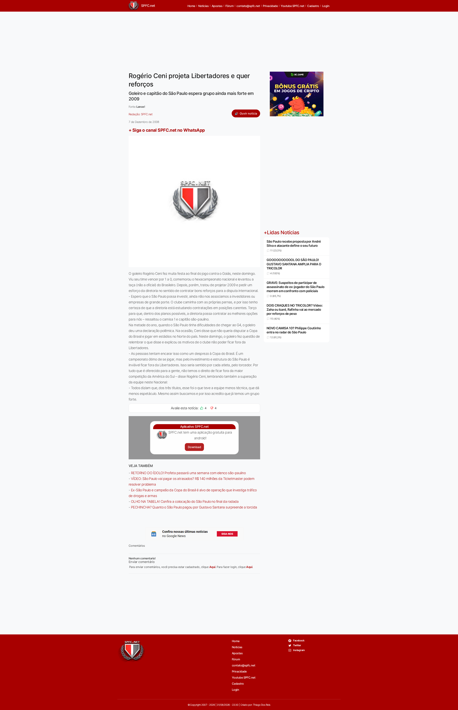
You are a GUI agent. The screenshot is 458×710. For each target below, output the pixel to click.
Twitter (297, 645)
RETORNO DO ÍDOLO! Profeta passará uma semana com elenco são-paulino (188, 473)
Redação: (140, 114)
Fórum (229, 6)
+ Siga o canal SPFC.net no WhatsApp (167, 130)
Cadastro (313, 6)
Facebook (298, 640)
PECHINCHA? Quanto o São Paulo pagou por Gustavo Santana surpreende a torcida (194, 507)
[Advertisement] (229, 39)
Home (191, 6)
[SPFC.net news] (194, 533)
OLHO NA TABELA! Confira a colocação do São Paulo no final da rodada (184, 501)
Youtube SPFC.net (292, 6)
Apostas (217, 6)
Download (194, 447)
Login (325, 6)
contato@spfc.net (248, 6)
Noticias (203, 6)
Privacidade (270, 6)
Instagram (299, 650)
